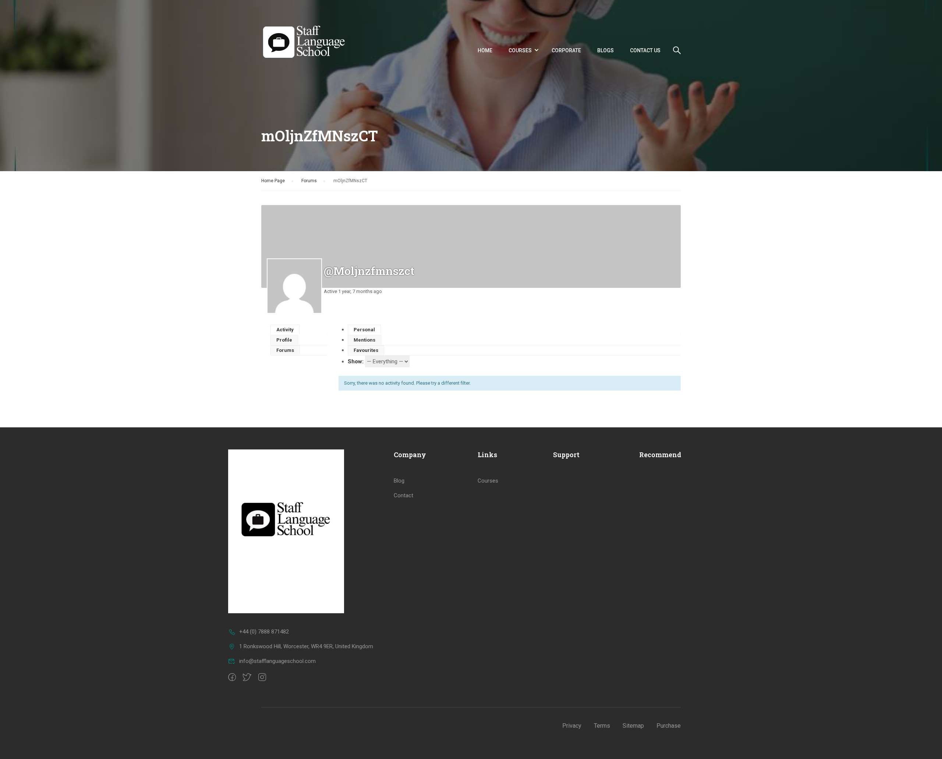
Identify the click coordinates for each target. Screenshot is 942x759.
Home (485, 50)
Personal (364, 329)
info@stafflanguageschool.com (277, 661)
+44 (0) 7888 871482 (264, 631)
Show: (356, 361)
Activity (285, 329)
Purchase (668, 725)
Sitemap (633, 725)
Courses (520, 50)
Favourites (366, 350)
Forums (309, 180)
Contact (403, 495)
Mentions (364, 340)
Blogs (605, 50)
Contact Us (645, 50)
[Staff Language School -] (307, 50)
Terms (602, 725)
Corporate (566, 50)
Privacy (571, 725)
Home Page (273, 180)
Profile (284, 340)
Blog (399, 480)
